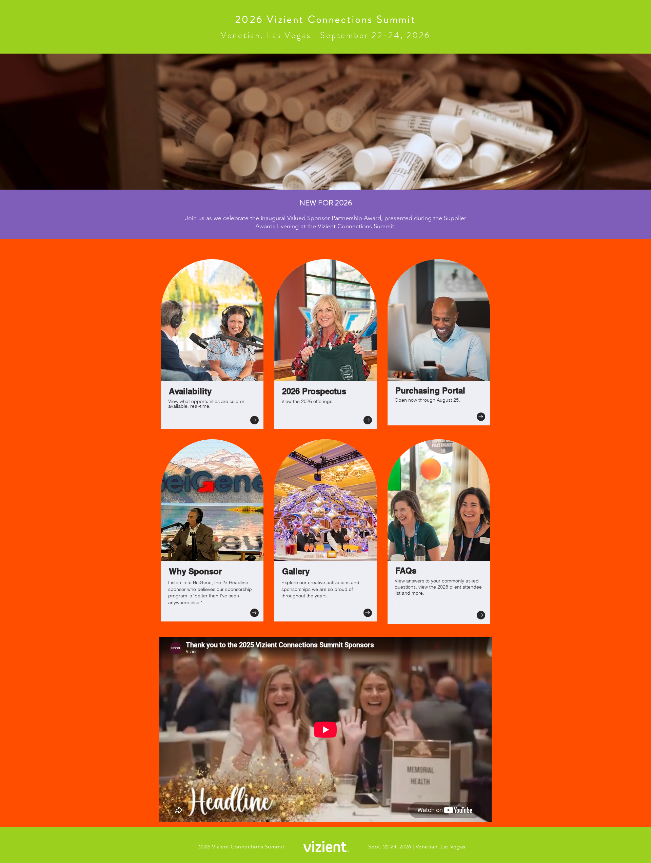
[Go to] (254, 420)
